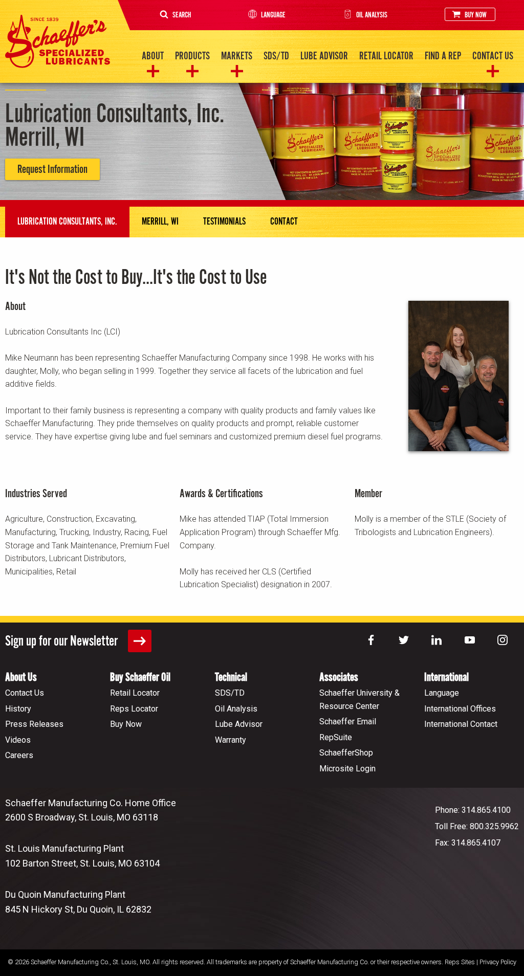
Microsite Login (347, 768)
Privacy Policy (497, 962)
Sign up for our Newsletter (62, 641)
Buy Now (476, 15)
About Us (21, 677)
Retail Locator (386, 56)
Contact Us (492, 56)
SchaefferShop (346, 753)
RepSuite (335, 737)
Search (181, 15)
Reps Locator (134, 709)
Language (273, 15)
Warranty (230, 740)
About (153, 56)
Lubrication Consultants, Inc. (67, 222)
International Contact (460, 724)
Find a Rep (443, 56)
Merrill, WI (160, 222)
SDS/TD (276, 56)
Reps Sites (460, 962)
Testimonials (224, 222)
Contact (284, 222)
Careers (19, 755)
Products (192, 56)
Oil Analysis (371, 15)
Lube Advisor (324, 56)
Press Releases (34, 724)
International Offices (460, 709)
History (18, 709)
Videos (18, 740)
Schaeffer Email (347, 721)
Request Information (52, 169)
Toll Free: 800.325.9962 (477, 826)
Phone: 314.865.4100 (473, 810)
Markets (236, 56)
